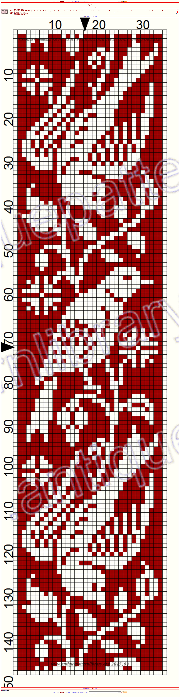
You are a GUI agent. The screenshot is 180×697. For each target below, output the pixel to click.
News (58, 1)
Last (96, 16)
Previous (88, 16)
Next (93, 16)
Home (54, 1)
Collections (68, 1)
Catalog (62, 1)
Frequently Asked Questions (77, 1)
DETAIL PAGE (11, 13)
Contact (86, 1)
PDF (11, 10)
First (84, 16)
